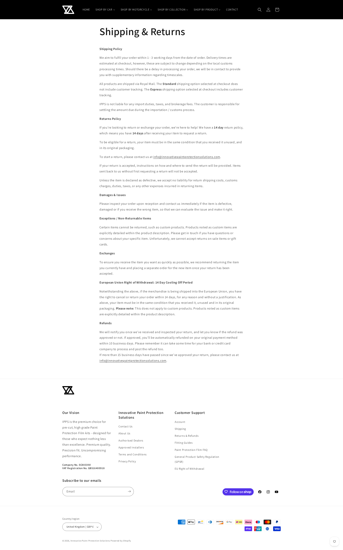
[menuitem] (86, 9)
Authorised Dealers (131, 440)
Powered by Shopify (121, 540)
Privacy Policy (127, 461)
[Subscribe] (129, 491)
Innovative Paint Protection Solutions (90, 540)
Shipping (180, 428)
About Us (124, 433)
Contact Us (126, 426)
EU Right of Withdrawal (189, 468)
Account (180, 421)
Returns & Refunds (186, 436)
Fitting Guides (184, 442)
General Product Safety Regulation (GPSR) (197, 459)
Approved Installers (131, 447)
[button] (259, 9)
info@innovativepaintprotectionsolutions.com (186, 157)
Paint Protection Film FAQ (191, 449)
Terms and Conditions (133, 454)
